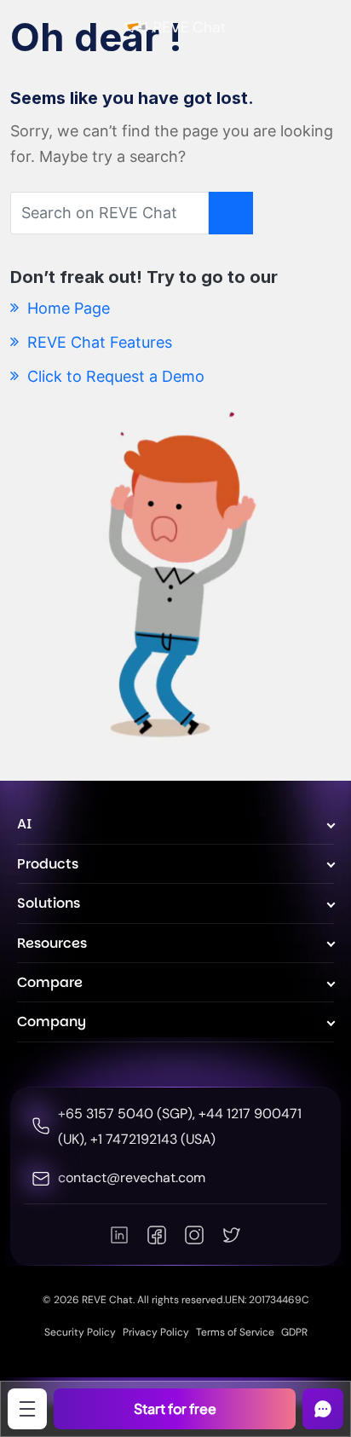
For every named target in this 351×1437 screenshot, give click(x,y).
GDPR (294, 1332)
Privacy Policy (156, 1332)
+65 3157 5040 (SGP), (128, 1113)
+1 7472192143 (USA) (153, 1139)
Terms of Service (235, 1332)
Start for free (175, 1408)
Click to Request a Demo (113, 376)
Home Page (66, 308)
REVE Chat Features (97, 342)
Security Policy (80, 1332)
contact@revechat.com (131, 1177)
